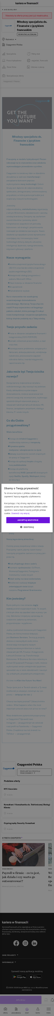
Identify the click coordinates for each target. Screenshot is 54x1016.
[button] (27, 527)
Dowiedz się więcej (20, 513)
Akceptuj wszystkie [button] (28, 520)
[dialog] (27, 508)
